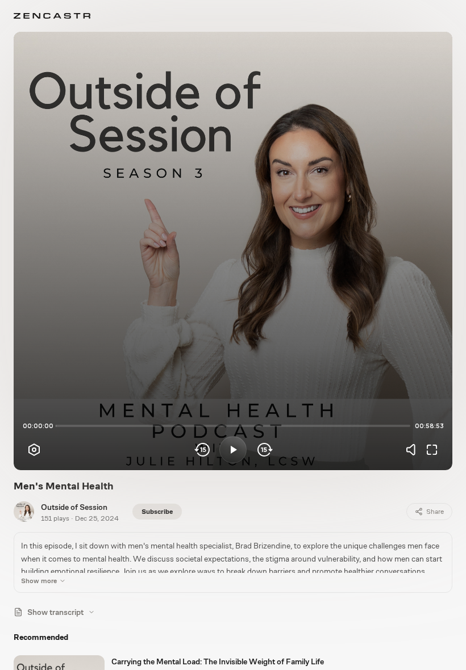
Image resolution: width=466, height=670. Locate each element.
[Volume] (414, 450)
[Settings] (34, 450)
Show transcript (55, 612)
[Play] (233, 449)
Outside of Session (74, 507)
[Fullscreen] (432, 450)
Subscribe (157, 512)
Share (435, 512)
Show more (39, 581)
